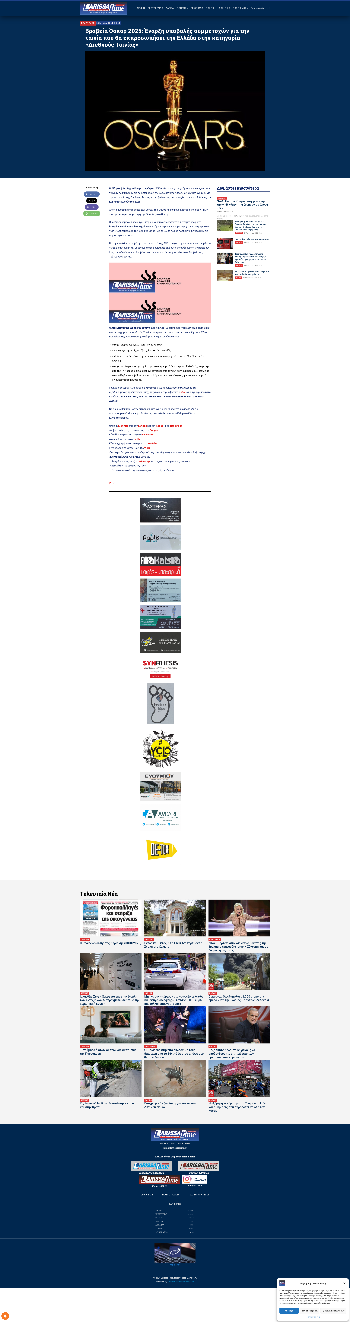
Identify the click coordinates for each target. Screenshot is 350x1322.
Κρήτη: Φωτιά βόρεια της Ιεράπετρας (252, 239)
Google (153, 430)
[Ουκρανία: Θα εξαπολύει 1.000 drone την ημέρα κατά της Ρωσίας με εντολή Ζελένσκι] (239, 971)
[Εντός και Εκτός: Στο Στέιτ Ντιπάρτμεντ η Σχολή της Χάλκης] (175, 918)
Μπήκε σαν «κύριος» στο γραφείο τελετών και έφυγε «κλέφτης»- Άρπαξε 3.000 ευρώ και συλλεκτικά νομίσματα (173, 1000)
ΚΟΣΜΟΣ (239, 233)
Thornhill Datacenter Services (180, 1281)
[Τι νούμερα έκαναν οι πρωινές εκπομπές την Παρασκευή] (111, 1024)
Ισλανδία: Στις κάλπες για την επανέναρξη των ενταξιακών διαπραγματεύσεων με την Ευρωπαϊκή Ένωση (109, 1000)
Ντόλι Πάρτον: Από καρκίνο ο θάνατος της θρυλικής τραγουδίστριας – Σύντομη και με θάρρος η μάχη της (238, 946)
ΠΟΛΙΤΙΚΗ (149, 940)
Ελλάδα (142, 425)
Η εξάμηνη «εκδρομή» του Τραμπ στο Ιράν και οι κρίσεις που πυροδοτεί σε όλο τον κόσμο (237, 1107)
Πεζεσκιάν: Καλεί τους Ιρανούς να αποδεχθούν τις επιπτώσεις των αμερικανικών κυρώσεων (231, 1053)
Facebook (147, 434)
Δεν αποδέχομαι (310, 1311)
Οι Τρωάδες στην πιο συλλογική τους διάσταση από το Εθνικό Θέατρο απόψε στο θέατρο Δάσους (174, 1053)
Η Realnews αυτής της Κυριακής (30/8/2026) (110, 943)
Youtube (152, 443)
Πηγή (112, 483)
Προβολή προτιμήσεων (333, 1311)
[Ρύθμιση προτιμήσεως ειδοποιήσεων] (5, 1316)
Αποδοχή (289, 1311)
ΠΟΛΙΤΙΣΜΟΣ (87, 23)
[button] (344, 1283)
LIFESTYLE (85, 940)
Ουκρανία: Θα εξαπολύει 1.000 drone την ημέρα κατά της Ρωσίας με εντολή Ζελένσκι (238, 998)
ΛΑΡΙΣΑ (238, 277)
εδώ (183, 392)
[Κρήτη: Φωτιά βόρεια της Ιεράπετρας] (225, 243)
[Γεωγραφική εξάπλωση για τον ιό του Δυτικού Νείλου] (175, 1078)
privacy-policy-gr (314, 1317)
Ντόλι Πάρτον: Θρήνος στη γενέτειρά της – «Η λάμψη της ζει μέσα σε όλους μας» (242, 205)
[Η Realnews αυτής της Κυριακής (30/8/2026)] (111, 918)
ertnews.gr (145, 461)
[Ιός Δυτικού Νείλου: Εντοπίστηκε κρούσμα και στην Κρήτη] (111, 1078)
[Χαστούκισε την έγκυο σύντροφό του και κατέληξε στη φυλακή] (225, 275)
